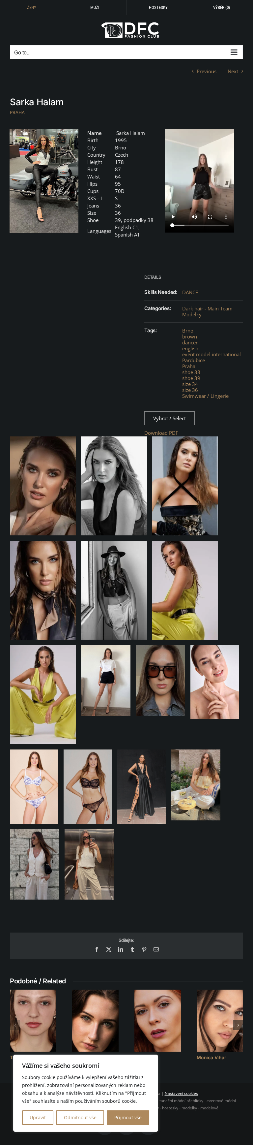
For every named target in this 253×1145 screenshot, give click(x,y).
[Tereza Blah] (33, 1021)
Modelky (192, 314)
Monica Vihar (211, 1057)
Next (233, 71)
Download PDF (161, 432)
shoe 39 (191, 378)
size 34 (190, 384)
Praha (188, 366)
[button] (15, 1025)
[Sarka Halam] (44, 181)
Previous (206, 71)
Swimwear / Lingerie (205, 396)
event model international (211, 354)
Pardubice (193, 360)
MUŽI (94, 7)
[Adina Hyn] (157, 1021)
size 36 (190, 390)
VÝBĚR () (221, 7)
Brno (187, 330)
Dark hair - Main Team (207, 308)
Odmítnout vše (80, 1117)
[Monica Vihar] (220, 1021)
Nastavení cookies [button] (181, 1093)
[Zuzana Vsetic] (95, 1021)
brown (189, 336)
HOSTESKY (158, 7)
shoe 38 (191, 372)
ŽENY (31, 7)
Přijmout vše (128, 1117)
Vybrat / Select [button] (169, 418)
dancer (190, 342)
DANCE (190, 292)
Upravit (38, 1117)
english (190, 348)
